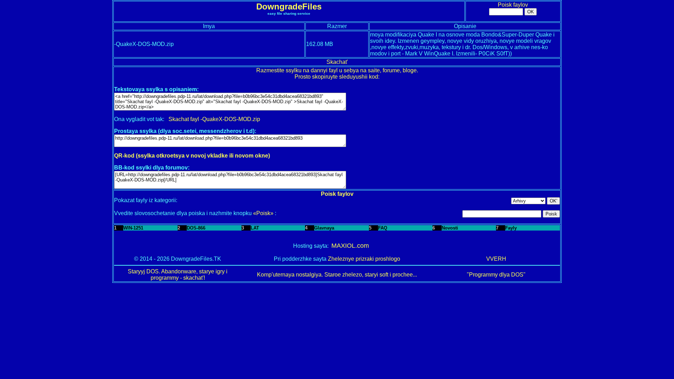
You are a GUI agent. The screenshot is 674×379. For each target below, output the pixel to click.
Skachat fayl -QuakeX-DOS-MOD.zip (214, 119)
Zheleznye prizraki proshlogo (364, 259)
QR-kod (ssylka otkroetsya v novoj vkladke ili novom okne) (192, 156)
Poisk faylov (513, 5)
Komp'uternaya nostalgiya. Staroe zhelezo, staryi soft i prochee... (337, 275)
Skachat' (337, 62)
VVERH (496, 259)
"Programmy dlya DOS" (496, 275)
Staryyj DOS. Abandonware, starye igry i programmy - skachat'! (177, 274)
